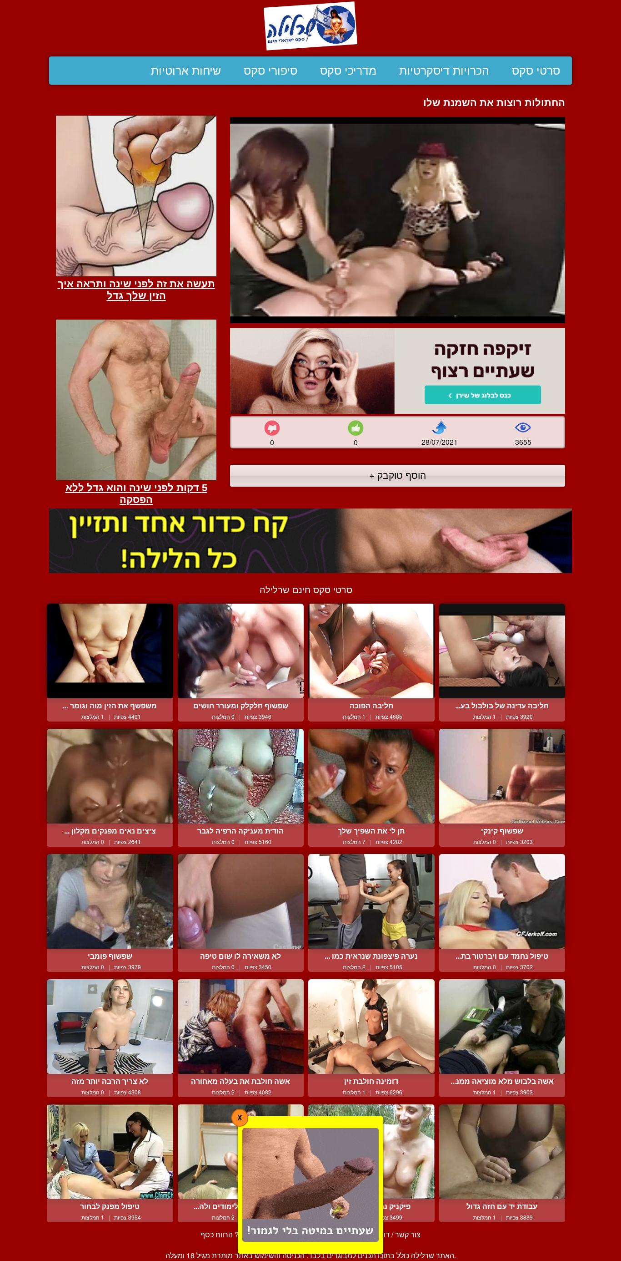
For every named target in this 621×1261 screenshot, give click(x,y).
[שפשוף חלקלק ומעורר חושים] (241, 651)
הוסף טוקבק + (397, 475)
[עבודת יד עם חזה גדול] (502, 1151)
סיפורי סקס (270, 70)
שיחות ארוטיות (186, 70)
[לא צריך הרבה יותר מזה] (110, 1026)
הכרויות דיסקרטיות (444, 70)
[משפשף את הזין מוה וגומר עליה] (110, 651)
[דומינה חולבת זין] (371, 1026)
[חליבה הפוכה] (371, 651)
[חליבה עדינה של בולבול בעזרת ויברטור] (502, 651)
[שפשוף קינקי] (502, 776)
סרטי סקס (536, 70)
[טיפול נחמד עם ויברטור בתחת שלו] (502, 901)
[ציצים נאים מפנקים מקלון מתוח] (110, 776)
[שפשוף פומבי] (110, 901)
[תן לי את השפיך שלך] (371, 776)
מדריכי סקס (348, 70)
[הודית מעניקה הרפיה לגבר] (241, 776)
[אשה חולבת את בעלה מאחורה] (241, 1026)
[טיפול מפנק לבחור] (110, 1151)
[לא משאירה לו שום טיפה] (241, 901)
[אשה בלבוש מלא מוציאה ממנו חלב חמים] (502, 1026)
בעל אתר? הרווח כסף (233, 1234)
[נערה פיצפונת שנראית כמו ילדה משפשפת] (371, 901)
